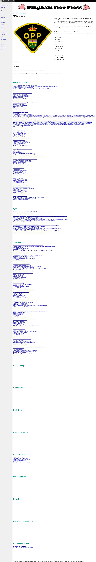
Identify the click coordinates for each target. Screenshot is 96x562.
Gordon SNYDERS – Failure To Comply (19, 321)
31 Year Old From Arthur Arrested (18, 314)
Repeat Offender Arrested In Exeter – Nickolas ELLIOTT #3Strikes (24, 258)
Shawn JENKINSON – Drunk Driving (19, 269)
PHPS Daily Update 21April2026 (18, 192)
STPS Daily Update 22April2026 (18, 132)
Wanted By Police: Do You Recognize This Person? (21, 146)
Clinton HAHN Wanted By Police (18, 183)
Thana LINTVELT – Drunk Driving (18, 296)
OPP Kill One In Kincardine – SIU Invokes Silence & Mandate (23, 284)
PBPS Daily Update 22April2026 (18, 135)
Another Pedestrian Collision (18, 97)
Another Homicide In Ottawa (18, 106)
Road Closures (3, 17)
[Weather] (11, 1)
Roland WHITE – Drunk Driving (18, 285)
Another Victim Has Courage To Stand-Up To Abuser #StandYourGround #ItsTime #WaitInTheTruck (29, 347)
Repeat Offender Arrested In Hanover (19, 143)
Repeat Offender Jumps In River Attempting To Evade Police (23, 161)
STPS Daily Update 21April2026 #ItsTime (20, 196)
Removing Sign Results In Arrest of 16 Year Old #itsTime (22, 149)
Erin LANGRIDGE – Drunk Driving (18, 334)
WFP (1, 10)
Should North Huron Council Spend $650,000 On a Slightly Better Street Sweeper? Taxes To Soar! (29, 226)
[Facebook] (6, 1)
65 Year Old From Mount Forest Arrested (20, 320)
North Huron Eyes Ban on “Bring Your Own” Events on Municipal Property (25, 85)
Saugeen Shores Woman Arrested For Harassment (21, 142)
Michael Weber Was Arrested (18, 247)
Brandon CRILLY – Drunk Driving (18, 283)
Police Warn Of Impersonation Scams (19, 173)
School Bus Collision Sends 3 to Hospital (20, 257)
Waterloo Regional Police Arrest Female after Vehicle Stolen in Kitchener (25, 159)
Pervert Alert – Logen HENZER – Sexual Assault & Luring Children (24, 289)
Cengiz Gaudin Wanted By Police (18, 158)
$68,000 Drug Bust (16, 113)
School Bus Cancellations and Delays (6, 15)
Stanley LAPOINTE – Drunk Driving (18, 279)
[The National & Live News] (13, 1)
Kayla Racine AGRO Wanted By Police (19, 131)
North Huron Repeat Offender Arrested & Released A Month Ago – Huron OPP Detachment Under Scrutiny (30, 268)
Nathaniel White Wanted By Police (18, 107)
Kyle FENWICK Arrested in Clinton (18, 345)
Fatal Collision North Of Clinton (18, 298)
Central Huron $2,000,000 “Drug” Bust (19, 260)
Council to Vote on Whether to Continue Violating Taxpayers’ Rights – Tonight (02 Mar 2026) (28, 229)
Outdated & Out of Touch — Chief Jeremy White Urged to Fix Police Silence (25, 217)
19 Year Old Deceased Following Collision (20, 288)
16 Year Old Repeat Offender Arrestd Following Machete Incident (23, 153)
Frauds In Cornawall (16, 150)
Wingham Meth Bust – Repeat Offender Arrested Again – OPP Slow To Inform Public (27, 266)
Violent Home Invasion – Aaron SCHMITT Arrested (21, 306)
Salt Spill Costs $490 (16, 310)
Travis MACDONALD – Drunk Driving (19, 254)
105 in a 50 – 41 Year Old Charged (18, 104)
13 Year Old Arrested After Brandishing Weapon (21, 96)
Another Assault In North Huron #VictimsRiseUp (21, 352)
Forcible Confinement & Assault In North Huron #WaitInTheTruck (24, 353)
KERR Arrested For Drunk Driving (18, 249)
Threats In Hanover (16, 461)
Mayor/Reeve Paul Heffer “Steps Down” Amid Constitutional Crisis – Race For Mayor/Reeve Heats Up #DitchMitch (32, 88)
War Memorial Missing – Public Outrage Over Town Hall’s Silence (23, 87)
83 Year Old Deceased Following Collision (20, 303)
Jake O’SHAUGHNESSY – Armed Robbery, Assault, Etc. (22, 297)
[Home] (1, 1)
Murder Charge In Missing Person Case (19, 133)
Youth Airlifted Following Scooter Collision (20, 94)
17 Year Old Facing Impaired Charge (19, 322)
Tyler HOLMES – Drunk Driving (18, 276)
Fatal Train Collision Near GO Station (19, 177)
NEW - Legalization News (4, 5)
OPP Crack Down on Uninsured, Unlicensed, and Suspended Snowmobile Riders (26, 325)
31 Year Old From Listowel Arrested (19, 307)
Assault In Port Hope (16, 169)
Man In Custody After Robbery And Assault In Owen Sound (23, 547)
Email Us (2, 12)
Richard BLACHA (16, 315)
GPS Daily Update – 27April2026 (18, 90)
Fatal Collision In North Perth (18, 293)
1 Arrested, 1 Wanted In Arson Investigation (20, 199)
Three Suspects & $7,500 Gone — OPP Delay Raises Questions (23, 270)
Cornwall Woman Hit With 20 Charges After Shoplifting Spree (23, 114)
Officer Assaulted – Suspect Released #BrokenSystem (22, 338)
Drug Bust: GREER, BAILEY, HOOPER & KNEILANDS (21, 187)
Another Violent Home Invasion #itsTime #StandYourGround (23, 111)
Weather (2, 27)
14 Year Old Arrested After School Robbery (20, 180)
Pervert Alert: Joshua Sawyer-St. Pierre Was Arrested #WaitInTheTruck (25, 198)
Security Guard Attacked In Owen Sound (19, 136)
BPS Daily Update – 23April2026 (18, 126)
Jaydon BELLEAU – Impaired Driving (19, 329)
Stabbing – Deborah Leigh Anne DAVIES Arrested (21, 95)
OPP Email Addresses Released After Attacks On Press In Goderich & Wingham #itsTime (27, 218)
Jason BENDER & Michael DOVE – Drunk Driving (21, 248)
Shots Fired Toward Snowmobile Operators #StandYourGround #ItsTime (25, 350)
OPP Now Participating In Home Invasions (20, 344)
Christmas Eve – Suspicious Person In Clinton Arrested (22, 341)
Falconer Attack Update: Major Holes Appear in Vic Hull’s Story (23, 221)
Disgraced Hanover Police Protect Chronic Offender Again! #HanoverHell (25, 462)
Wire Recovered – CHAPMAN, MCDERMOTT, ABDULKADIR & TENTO (24, 256)
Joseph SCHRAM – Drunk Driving (18, 259)
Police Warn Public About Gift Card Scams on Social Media (23, 125)
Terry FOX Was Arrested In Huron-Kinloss (20, 301)
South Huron (2, 44)
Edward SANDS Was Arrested (18, 294)
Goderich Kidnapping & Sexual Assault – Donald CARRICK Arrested (24, 291)
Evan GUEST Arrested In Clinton (18, 333)
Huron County (3, 41)
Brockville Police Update (17, 189)
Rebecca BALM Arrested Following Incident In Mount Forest (23, 302)
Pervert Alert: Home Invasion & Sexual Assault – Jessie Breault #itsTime (25, 154)
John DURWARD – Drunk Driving (18, 251)
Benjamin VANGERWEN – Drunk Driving (19, 287)
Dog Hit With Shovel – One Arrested (19, 134)
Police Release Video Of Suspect (18, 168)
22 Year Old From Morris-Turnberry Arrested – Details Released (23, 267)
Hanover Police (3, 37)
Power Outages (3, 22)
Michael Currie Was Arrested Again (19, 167)
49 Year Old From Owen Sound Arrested (19, 330)
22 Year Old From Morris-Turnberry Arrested (20, 304)
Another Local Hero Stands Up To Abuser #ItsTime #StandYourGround (25, 331)
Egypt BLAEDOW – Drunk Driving (18, 274)
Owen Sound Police (3, 39)
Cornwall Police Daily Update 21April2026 (20, 186)
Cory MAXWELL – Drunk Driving (18, 278)
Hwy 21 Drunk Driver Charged (18, 316)
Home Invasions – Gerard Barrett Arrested (20, 105)
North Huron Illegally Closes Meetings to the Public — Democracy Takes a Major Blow (27, 227)
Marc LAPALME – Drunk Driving (18, 340)
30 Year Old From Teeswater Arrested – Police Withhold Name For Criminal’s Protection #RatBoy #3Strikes (30, 311)
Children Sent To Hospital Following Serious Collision (22, 160)
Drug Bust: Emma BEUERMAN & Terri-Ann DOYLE (21, 292)
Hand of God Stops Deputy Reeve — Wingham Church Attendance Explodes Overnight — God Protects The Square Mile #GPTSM (34, 246)
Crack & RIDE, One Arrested (17, 127)
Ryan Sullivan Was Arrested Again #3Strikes (20, 282)
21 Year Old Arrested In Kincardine (18, 324)
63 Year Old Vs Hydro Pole (17, 323)
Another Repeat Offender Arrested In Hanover (20, 141)
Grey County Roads (3, 19)
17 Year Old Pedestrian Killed (18, 178)
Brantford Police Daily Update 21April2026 (20, 190)
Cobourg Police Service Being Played (19, 193)
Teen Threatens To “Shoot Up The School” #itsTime (21, 145)
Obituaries (2, 24)
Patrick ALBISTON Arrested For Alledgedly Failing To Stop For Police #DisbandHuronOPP (27, 255)
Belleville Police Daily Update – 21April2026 (20, 191)
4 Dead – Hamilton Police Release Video (19, 108)
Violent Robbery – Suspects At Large (19, 109)
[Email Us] (3, 1)
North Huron (2, 46)
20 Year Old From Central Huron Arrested (20, 343)
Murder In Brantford (16, 151)
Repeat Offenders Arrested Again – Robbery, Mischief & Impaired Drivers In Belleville (27, 102)
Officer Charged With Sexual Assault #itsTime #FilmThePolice (23, 188)
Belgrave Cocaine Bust (17, 354)
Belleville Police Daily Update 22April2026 (19, 152)
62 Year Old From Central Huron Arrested (20, 332)
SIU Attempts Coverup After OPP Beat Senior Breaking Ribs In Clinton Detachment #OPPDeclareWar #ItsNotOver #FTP (32, 250)
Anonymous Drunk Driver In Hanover (19, 140)
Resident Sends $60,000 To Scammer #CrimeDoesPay (22, 339)
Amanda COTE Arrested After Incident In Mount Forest (22, 265)
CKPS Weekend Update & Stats (18, 99)
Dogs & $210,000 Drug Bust (17, 174)
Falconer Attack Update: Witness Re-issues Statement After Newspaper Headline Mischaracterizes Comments (31, 222)
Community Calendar (4, 32)
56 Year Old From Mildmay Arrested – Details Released (22, 263)
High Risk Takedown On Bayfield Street (19, 103)
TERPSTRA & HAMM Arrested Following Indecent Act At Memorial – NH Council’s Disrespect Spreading (30, 305)
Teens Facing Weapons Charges (18, 171)
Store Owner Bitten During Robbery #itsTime (20, 112)
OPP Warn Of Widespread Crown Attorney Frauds (21, 264)
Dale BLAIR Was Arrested (17, 181)
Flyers (1, 29)
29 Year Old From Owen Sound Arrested (19, 335)
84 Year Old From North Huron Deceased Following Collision (23, 273)
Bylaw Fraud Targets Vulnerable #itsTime (20, 130)
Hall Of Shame (3, 7)
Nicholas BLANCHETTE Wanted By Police (20, 182)
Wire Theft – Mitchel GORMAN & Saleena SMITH (21, 312)
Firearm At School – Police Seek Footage (20, 179)
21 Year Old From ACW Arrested (18, 313)
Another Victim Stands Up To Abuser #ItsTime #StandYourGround (24, 342)
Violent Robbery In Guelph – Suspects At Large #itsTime (22, 93)
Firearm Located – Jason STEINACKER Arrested (21, 286)
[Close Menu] (11, 2)
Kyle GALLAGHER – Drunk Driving (18, 348)
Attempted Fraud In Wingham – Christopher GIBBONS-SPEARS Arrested (25, 351)
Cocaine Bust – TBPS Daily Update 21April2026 (21, 164)
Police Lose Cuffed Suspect (18, 144)
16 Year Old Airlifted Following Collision (19, 295)
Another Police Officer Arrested (18, 163)
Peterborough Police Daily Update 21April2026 (20, 170)
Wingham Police (3, 34)
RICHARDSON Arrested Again (18, 326)
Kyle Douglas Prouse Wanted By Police (19, 162)
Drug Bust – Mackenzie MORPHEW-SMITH (20, 277)
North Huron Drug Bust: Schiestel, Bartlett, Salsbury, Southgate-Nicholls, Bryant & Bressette (28, 155)
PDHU (1, 49)
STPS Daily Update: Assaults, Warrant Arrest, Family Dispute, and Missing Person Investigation (28, 197)
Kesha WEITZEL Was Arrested (18, 349)
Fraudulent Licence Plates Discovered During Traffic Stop (22, 165)
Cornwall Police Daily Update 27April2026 (20, 98)
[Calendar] (8, 1)
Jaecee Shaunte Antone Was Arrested (19, 172)
